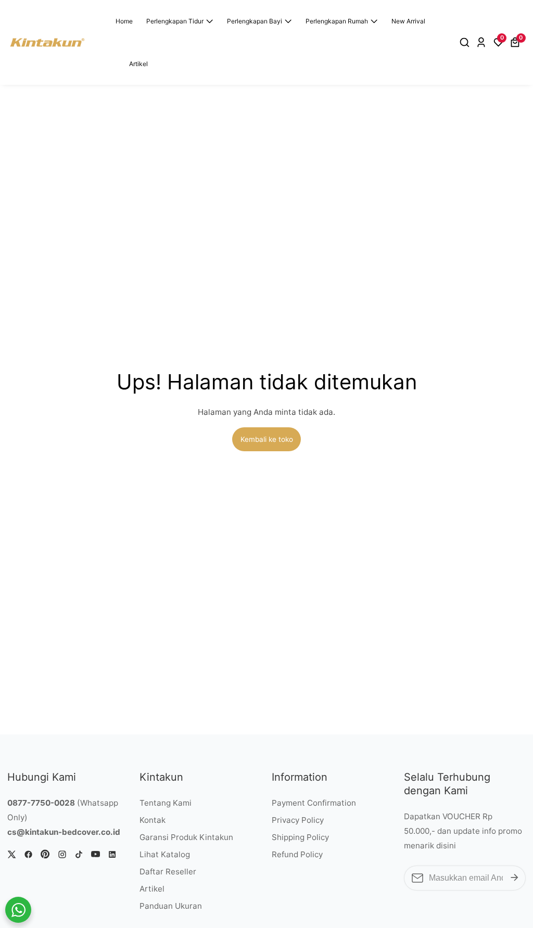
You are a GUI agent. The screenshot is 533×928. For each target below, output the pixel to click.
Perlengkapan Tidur (175, 21)
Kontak (152, 820)
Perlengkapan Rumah (337, 21)
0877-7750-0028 (41, 803)
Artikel (138, 64)
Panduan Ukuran (170, 906)
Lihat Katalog (164, 854)
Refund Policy (297, 854)
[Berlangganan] (514, 877)
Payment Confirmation (314, 803)
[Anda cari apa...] (466, 42)
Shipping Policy (300, 837)
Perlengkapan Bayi (254, 21)
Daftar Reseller (167, 871)
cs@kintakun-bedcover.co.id (63, 832)
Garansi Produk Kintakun (186, 837)
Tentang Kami (165, 803)
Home (124, 21)
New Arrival (408, 21)
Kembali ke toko (266, 439)
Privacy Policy (298, 820)
